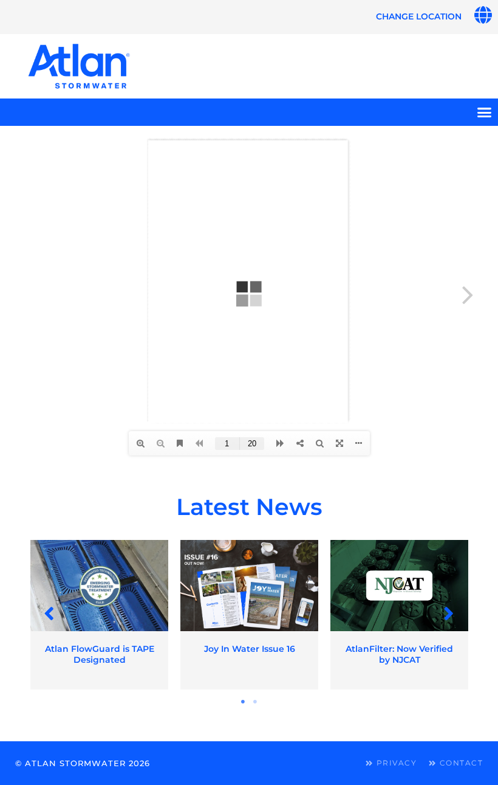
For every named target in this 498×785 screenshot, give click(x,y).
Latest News (249, 507)
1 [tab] (243, 702)
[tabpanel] (99, 615)
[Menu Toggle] (484, 112)
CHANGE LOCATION (419, 16)
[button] (49, 613)
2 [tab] (255, 702)
